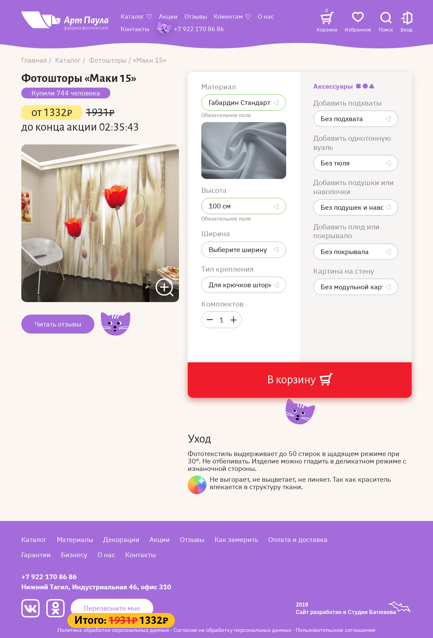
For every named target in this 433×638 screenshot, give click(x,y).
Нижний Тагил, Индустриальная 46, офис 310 (96, 586)
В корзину (292, 379)
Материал (219, 86)
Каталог (132, 16)
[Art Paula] (65, 24)
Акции (168, 16)
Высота (214, 190)
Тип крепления (228, 269)
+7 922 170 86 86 (49, 576)
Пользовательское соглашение (335, 629)
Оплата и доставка (297, 539)
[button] (406, 22)
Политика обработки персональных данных (114, 629)
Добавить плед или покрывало (346, 231)
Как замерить (236, 539)
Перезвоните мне (112, 608)
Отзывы (195, 16)
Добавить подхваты (348, 102)
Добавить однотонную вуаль (352, 143)
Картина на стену (344, 271)
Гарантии (36, 554)
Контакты (135, 29)
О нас (266, 16)
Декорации (121, 539)
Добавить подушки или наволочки (353, 187)
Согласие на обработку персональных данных (233, 629)
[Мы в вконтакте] (33, 608)
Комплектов (222, 304)
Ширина (216, 233)
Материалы (75, 539)
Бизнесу (74, 554)
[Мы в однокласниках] (58, 608)
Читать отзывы (58, 323)
